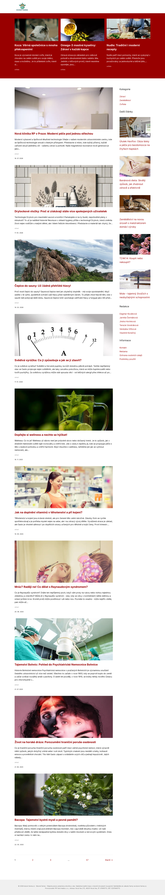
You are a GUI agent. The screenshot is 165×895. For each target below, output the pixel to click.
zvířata (17, 69)
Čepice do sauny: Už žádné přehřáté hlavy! (43, 285)
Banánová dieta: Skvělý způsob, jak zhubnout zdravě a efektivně (132, 184)
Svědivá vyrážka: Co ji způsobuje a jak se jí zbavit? (48, 360)
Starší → (109, 860)
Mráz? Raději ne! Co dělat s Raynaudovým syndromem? (51, 586)
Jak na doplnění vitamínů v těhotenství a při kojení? (48, 512)
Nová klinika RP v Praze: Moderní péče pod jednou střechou (54, 133)
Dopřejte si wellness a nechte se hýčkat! (41, 434)
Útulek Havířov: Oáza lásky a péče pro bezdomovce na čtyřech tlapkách (135, 145)
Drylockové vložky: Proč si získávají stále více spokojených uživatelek (61, 211)
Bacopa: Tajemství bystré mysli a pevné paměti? (46, 819)
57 (87, 860)
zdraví (17, 154)
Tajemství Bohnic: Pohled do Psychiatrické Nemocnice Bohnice (56, 664)
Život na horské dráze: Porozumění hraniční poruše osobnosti (55, 742)
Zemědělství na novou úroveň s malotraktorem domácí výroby (133, 223)
